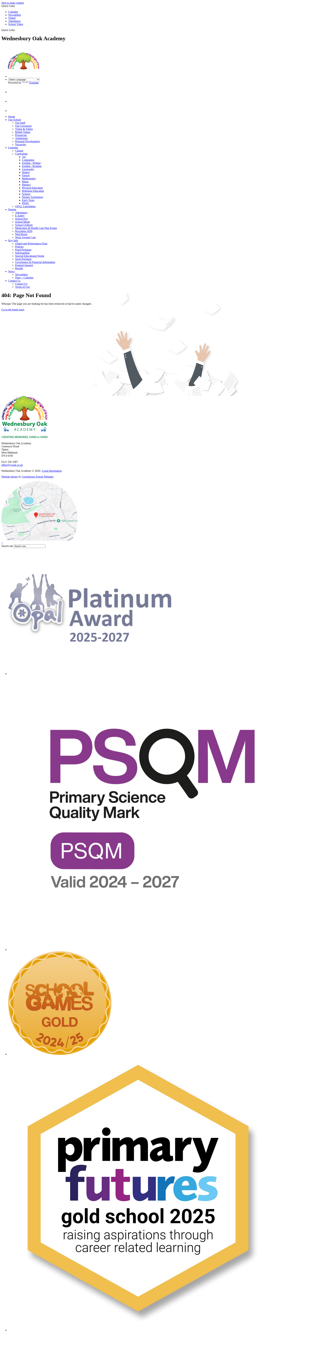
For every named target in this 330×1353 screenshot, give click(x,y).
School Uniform (24, 224)
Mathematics (29, 178)
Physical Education (32, 187)
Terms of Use (22, 286)
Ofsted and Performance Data (31, 243)
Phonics (26, 184)
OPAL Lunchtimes (25, 206)
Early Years (28, 200)
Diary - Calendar (24, 277)
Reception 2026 (23, 231)
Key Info (13, 240)
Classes (19, 150)
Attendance (14, 21)
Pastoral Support (24, 265)
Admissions (21, 138)
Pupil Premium (23, 249)
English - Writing (31, 163)
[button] (16, 30)
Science (26, 194)
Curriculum (21, 153)
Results (19, 268)
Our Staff (20, 122)
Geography (28, 169)
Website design (9, 476)
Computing (28, 159)
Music (25, 181)
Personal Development (27, 141)
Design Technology (32, 197)
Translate (34, 82)
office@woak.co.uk (12, 465)
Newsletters (14, 14)
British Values (22, 132)
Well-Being (21, 234)
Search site (7, 546)
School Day (21, 218)
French (26, 175)
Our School (14, 119)
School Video (15, 24)
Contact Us (14, 280)
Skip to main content (12, 2)
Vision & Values (24, 128)
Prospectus (21, 135)
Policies (19, 246)
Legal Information (52, 470)
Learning (13, 147)
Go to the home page (12, 309)
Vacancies (20, 144)
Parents (12, 209)
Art (24, 156)
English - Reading (32, 166)
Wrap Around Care (25, 237)
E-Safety (20, 215)
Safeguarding (22, 252)
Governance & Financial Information (35, 262)
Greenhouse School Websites (37, 476)
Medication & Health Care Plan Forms (36, 228)
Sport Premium (23, 259)
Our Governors (23, 125)
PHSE (25, 203)
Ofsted (11, 18)
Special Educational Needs (29, 255)
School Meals (22, 221)
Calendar (13, 11)
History (26, 172)
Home (11, 116)
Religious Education (33, 190)
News (11, 271)
